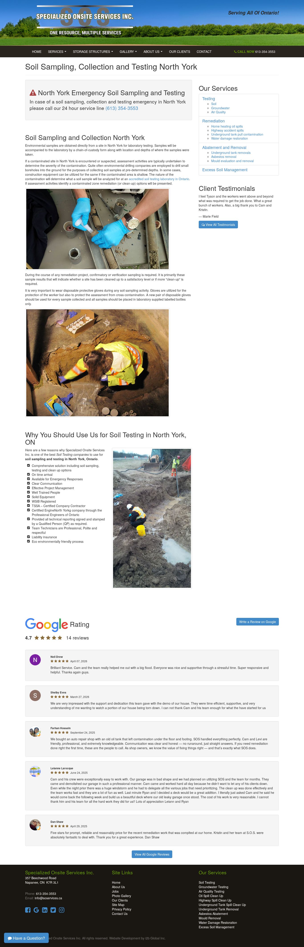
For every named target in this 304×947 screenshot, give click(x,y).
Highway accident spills (227, 130)
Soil (213, 103)
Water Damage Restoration (218, 922)
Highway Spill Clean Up (215, 900)
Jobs (115, 891)
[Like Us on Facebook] (27, 911)
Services (58, 52)
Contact (204, 51)
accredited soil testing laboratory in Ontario (159, 179)
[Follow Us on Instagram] (61, 911)
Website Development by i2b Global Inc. (137, 938)
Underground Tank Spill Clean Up (222, 904)
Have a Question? (28, 938)
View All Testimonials (220, 224)
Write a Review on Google (257, 621)
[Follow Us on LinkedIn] (44, 911)
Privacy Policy (121, 909)
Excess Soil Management (216, 927)
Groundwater (220, 108)
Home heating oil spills (227, 126)
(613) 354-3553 (121, 108)
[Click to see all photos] (97, 362)
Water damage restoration (229, 138)
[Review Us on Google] (36, 911)
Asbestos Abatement (213, 913)
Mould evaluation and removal (232, 161)
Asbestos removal (223, 156)
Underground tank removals (231, 152)
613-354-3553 (256, 51)
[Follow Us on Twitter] (53, 911)
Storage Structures (94, 52)
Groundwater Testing (213, 887)
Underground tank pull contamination (237, 134)
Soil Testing (207, 882)
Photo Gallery (121, 895)
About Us (154, 52)
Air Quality (218, 112)
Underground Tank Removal (219, 909)
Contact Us (120, 913)
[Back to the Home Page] (87, 18)
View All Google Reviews (152, 854)
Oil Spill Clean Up (211, 895)
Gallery (129, 52)
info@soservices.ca (48, 898)
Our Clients (179, 51)
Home (36, 51)
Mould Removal (210, 918)
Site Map (118, 904)
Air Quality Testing (211, 891)
